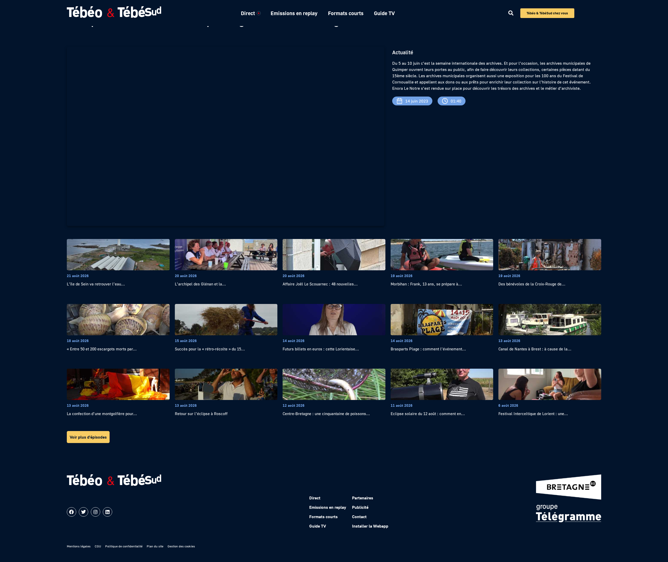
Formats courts (345, 13)
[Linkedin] (107, 512)
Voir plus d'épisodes (88, 437)
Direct (248, 13)
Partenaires (362, 497)
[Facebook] (71, 512)
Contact (359, 516)
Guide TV (384, 13)
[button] (510, 13)
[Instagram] (95, 512)
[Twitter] (83, 512)
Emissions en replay (294, 13)
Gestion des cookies (181, 546)
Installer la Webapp (370, 526)
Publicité (360, 507)
